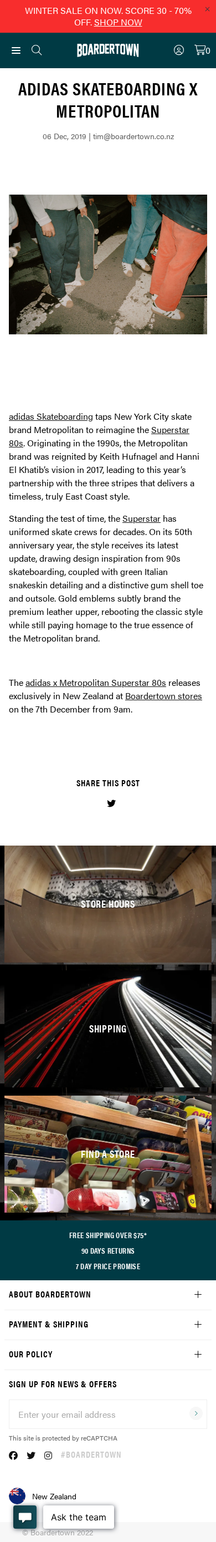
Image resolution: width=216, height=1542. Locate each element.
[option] (108, 264)
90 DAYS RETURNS (108, 1250)
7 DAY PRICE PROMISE (108, 1265)
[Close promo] (207, 9)
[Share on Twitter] (111, 803)
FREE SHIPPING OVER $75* (108, 1234)
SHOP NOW (118, 22)
